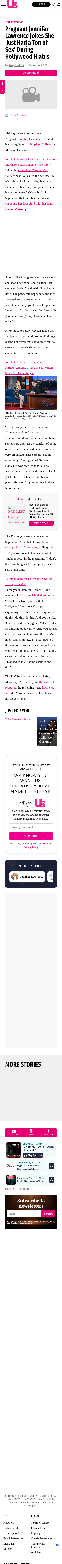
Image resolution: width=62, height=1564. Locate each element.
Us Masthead (10, 1527)
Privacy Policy (31, 847)
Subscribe (41, 4)
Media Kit (8, 1543)
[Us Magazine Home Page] (11, 4)
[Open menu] (3, 4)
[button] (53, 4)
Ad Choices (37, 1552)
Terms (45, 843)
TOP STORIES (29, 73)
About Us (8, 1522)
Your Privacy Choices (38, 1545)
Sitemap (7, 1548)
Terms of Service (40, 1522)
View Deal (41, 523)
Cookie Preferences (41, 1538)
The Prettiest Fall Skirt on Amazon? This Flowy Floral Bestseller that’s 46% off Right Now (41, 511)
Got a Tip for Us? (13, 1533)
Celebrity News (14, 22)
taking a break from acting (21, 547)
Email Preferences (13, 1538)
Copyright (36, 1533)
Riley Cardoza (16, 65)
